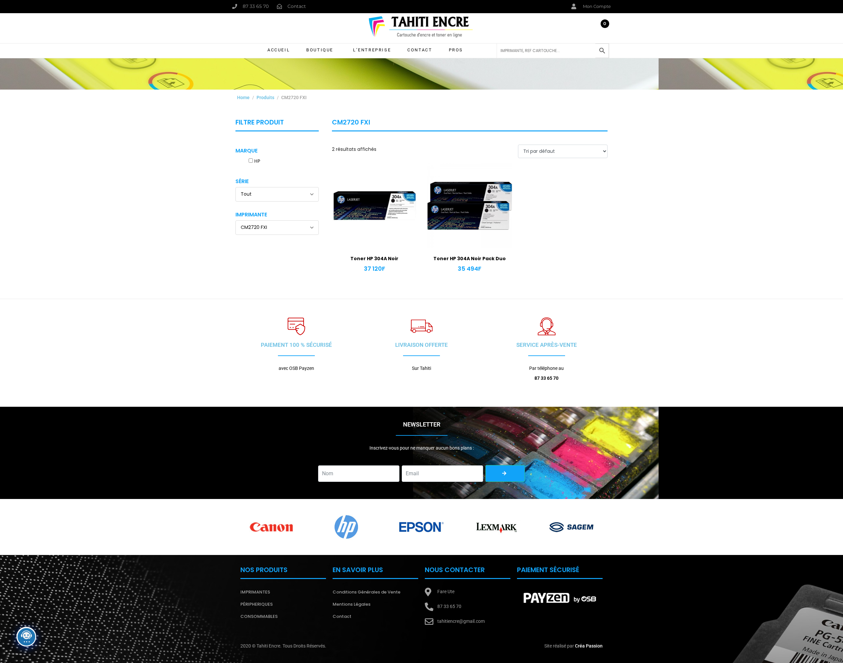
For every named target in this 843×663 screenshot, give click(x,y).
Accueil (278, 49)
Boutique (319, 49)
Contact (419, 49)
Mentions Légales (351, 604)
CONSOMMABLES (259, 616)
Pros (456, 49)
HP (257, 161)
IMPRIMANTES (255, 592)
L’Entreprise (372, 49)
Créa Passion (589, 646)
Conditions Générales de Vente (366, 592)
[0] (602, 29)
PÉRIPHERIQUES (256, 604)
